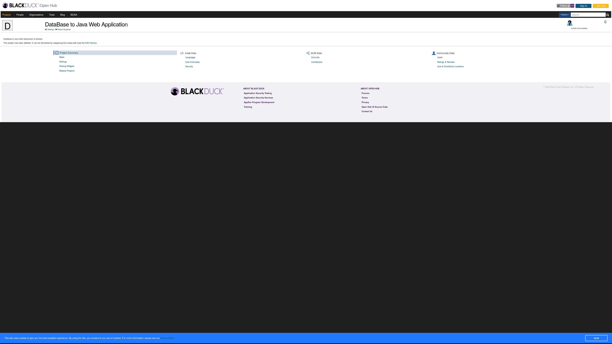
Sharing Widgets (66, 66)
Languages (190, 57)
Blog (62, 14)
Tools (52, 14)
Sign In (583, 5)
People (20, 14)
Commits (315, 57)
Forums (365, 93)
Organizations (36, 14)
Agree (596, 338)
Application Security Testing (258, 93)
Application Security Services (258, 97)
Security (189, 66)
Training (248, 106)
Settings (51, 29)
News (61, 56)
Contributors (316, 61)
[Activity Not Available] (570, 23)
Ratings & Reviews (446, 61)
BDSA (74, 14)
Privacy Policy (167, 338)
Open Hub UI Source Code (375, 106)
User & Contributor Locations (450, 66)
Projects (6, 14)
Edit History (90, 42)
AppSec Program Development (259, 102)
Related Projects (67, 70)
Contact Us (367, 111)
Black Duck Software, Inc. (562, 86)
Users (440, 57)
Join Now (601, 5)
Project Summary (69, 52)
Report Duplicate (64, 29)
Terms (365, 97)
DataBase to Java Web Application (86, 24)
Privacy (365, 102)
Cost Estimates (192, 61)
